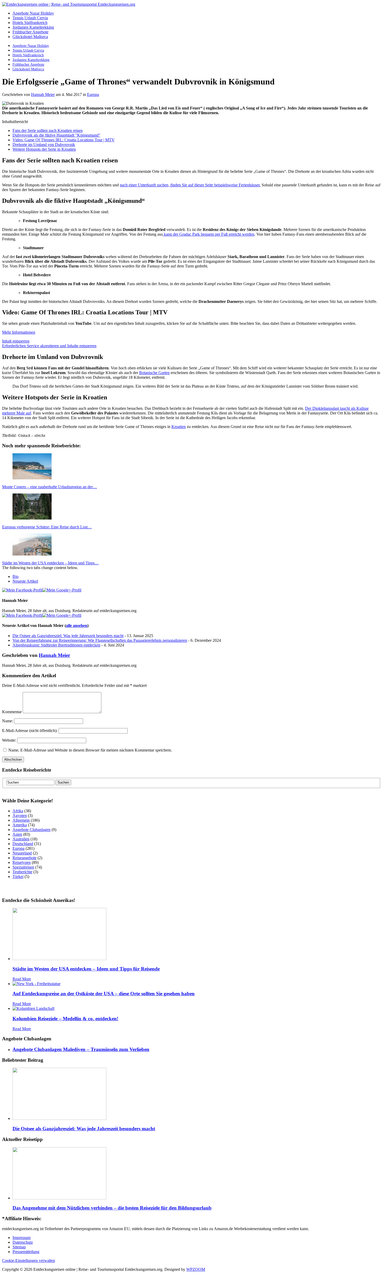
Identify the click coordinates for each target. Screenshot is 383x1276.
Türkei (18, 876)
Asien (17, 834)
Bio (15, 576)
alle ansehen (76, 625)
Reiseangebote (24, 858)
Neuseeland (22, 853)
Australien (21, 839)
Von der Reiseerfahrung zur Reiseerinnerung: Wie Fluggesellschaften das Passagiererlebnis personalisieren (100, 640)
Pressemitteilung (26, 1251)
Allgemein (21, 820)
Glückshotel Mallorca (30, 36)
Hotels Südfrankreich (30, 22)
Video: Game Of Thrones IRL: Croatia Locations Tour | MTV (64, 140)
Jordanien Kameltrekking (33, 27)
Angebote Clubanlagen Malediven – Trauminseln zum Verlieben (81, 1049)
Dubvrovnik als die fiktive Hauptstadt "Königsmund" (56, 135)
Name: (7, 721)
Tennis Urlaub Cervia (30, 18)
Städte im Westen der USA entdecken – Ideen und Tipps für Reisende (86, 969)
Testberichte (22, 872)
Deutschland (23, 843)
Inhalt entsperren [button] (15, 341)
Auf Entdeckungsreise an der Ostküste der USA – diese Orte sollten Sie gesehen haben (104, 993)
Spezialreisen (23, 867)
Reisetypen (22, 862)
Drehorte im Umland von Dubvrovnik (44, 144)
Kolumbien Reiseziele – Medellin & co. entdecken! (65, 1018)
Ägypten (20, 815)
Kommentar (12, 712)
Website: (9, 740)
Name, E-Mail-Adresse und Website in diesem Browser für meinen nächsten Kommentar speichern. (90, 750)
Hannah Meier (43, 94)
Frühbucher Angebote (30, 32)
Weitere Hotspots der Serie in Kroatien (44, 149)
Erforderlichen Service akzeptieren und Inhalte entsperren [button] (49, 346)
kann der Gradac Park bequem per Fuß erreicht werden (208, 234)
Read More (22, 979)
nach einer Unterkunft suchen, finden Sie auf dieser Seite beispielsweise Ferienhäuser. (190, 185)
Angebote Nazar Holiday (33, 13)
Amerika (20, 825)
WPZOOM (195, 1269)
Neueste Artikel (25, 581)
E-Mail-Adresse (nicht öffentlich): (30, 730)
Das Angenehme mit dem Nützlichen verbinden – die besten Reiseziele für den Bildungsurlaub (112, 1208)
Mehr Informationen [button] (18, 332)
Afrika (18, 811)
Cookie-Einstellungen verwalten (28, 1260)
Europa (93, 94)
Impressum (21, 1237)
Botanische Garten (154, 372)
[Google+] (61, 590)
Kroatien (178, 426)
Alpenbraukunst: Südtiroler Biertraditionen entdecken (56, 645)
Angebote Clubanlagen (32, 829)
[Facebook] (22, 590)
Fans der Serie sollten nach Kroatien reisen (48, 130)
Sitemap (19, 1247)
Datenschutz (23, 1242)
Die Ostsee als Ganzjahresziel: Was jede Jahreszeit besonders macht (68, 635)
